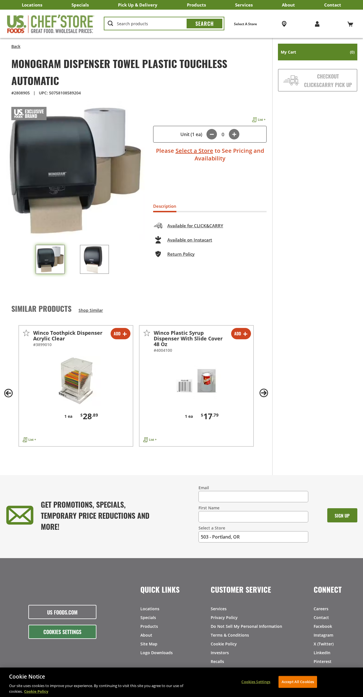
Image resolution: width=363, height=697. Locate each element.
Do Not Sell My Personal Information (246, 626)
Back (15, 46)
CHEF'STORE (50, 24)
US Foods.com (62, 612)
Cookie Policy (224, 644)
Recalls (217, 661)
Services (244, 5)
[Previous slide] (8, 393)
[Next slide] (264, 393)
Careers (321, 608)
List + (261, 119)
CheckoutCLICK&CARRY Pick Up (328, 80)
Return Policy (181, 254)
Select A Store (245, 24)
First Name (209, 507)
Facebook (323, 626)
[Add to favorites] (26, 332)
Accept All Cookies (298, 681)
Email (204, 487)
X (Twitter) (324, 644)
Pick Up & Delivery (137, 5)
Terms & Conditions (230, 635)
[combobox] (164, 24)
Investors (220, 652)
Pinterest (323, 661)
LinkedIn (322, 652)
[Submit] (204, 23)
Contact (332, 5)
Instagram (323, 635)
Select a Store (194, 150)
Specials (80, 5)
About (288, 5)
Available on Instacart (189, 240)
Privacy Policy (224, 617)
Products (196, 5)
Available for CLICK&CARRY (195, 225)
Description (164, 206)
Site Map (148, 644)
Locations (32, 5)
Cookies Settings (62, 631)
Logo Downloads (156, 652)
